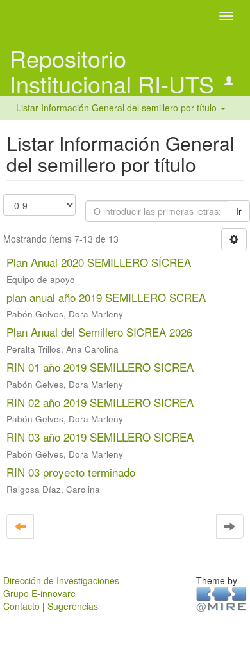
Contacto (21, 606)
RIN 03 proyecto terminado (70, 472)
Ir (239, 211)
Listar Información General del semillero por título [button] (117, 107)
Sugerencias (72, 606)
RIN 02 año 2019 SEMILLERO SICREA (100, 402)
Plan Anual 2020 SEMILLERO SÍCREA (98, 262)
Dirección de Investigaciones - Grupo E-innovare (64, 587)
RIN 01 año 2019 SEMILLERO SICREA (100, 367)
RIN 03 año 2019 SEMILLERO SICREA (100, 437)
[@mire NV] (221, 598)
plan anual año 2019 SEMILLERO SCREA (106, 297)
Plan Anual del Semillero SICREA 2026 (99, 332)
